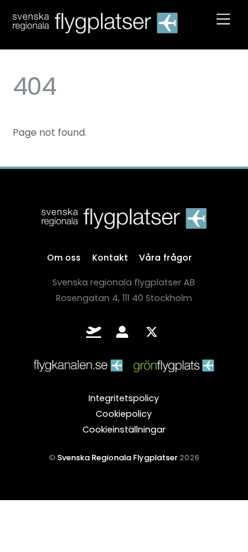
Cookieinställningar (124, 430)
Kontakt (110, 258)
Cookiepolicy (124, 414)
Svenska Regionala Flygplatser (117, 457)
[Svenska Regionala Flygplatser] (95, 27)
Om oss (64, 258)
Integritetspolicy (123, 398)
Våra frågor (165, 258)
